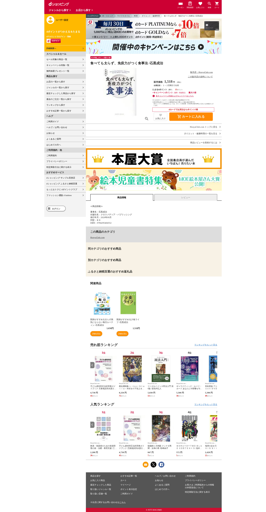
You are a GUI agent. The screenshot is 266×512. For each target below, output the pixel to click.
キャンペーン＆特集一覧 (57, 65)
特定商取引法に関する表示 (58, 167)
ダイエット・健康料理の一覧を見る (200, 134)
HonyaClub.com (97, 237)
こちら (122, 502)
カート (123, 480)
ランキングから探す (55, 105)
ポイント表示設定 (128, 489)
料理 (136, 16)
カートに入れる (191, 116)
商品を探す (95, 476)
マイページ (125, 485)
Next (215, 365)
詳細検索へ (51, 48)
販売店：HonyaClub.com (201, 72)
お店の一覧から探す (55, 82)
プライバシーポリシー (56, 161)
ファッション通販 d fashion (59, 195)
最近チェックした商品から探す (61, 93)
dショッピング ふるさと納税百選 (61, 184)
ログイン (56, 209)
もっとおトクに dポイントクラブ (61, 189)
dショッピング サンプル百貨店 (60, 178)
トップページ (92, 16)
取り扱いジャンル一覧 (100, 489)
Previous (92, 365)
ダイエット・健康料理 (151, 16)
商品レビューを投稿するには (203, 143)
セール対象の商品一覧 (56, 59)
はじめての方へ (53, 145)
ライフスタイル (123, 16)
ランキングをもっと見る (205, 345)
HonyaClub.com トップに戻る (203, 127)
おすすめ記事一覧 (128, 476)
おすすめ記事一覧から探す (58, 111)
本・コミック (107, 16)
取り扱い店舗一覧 (98, 494)
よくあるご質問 (53, 139)
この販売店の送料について (200, 77)
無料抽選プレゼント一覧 (57, 71)
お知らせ (50, 133)
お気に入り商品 (97, 480)
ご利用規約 (51, 155)
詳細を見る (96, 334)
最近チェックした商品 (100, 485)
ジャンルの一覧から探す (57, 87)
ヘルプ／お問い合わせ (56, 127)
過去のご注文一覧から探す (58, 99)
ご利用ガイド (52, 121)
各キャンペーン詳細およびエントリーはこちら (175, 96)
